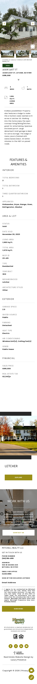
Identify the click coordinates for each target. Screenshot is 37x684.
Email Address (9, 582)
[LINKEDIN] (21, 646)
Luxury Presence (18, 660)
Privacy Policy (10, 601)
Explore (18, 477)
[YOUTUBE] (27, 646)
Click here (6, 574)
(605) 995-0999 (8, 558)
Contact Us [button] (18, 533)
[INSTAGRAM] (16, 646)
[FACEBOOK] (11, 646)
